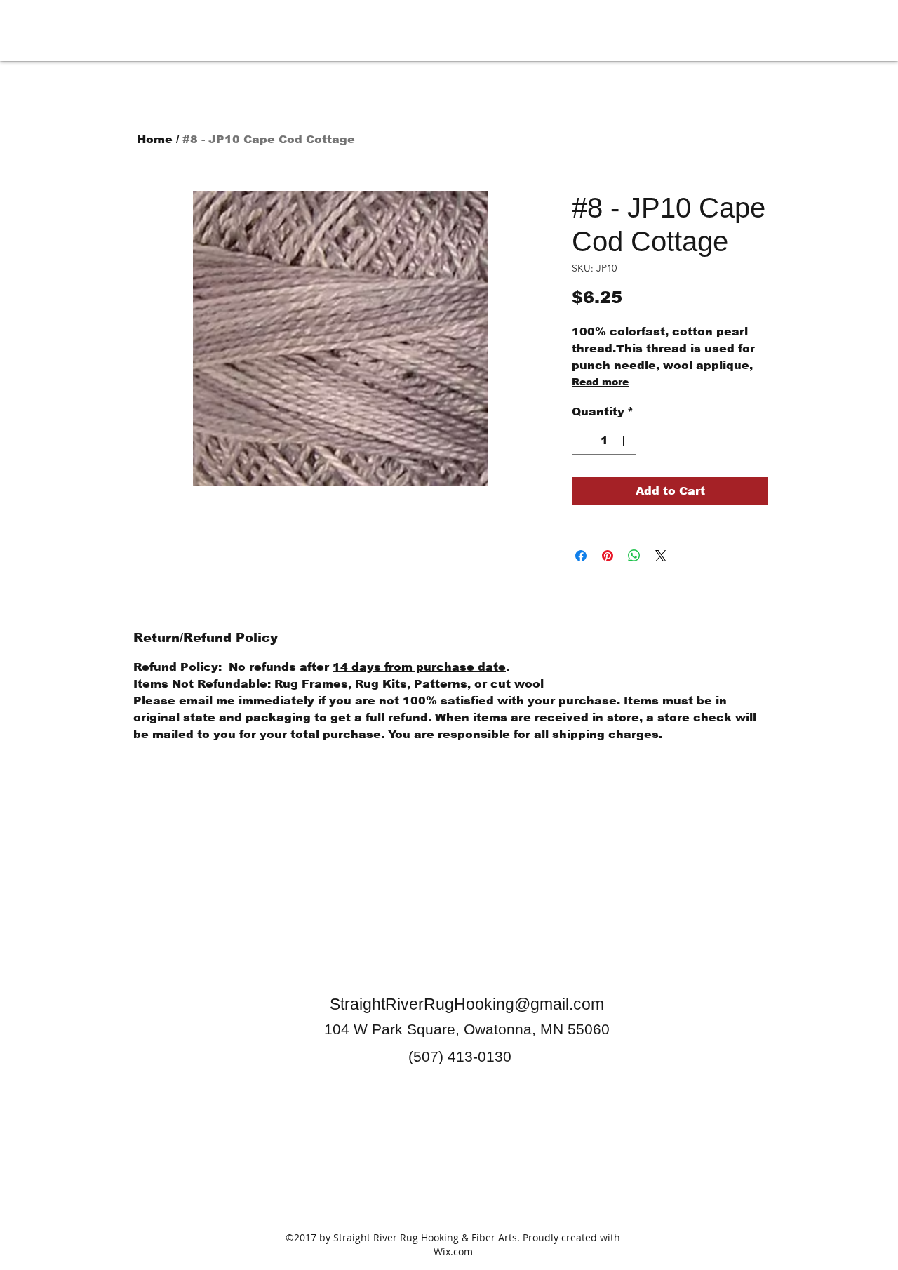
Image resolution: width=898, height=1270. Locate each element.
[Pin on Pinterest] (607, 555)
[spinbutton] (604, 440)
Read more (600, 381)
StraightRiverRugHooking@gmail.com (467, 1004)
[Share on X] (660, 555)
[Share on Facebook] (580, 555)
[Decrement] (584, 440)
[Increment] (624, 440)
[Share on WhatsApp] (634, 555)
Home (155, 139)
